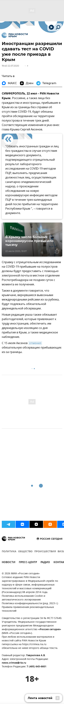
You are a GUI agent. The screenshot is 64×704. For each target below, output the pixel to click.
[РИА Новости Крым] (14, 35)
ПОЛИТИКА (9, 552)
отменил (35, 343)
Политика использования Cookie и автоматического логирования (23, 598)
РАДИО (45, 563)
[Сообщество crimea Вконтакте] (22, 524)
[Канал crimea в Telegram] (8, 524)
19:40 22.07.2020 (10, 65)
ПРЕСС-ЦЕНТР (28, 563)
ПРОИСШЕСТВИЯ (45, 552)
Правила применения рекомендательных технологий (28, 609)
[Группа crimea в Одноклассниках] (50, 524)
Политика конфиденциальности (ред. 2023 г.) (30, 604)
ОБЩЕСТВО (25, 552)
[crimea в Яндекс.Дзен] (36, 524)
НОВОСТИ (8, 563)
